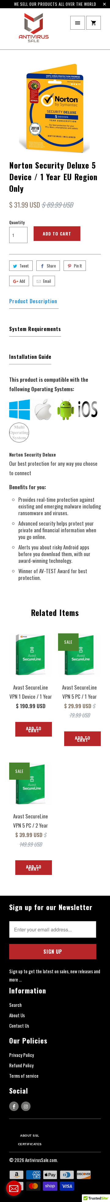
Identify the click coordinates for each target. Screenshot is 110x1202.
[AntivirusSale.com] (33, 31)
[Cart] (93, 23)
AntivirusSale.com (41, 1159)
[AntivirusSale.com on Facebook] (14, 1106)
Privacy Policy (21, 1054)
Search (15, 1004)
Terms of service (23, 1075)
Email (47, 281)
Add (22, 281)
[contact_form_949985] (13, 1188)
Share (51, 266)
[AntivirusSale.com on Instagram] (26, 1106)
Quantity (17, 222)
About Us (17, 1015)
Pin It (78, 266)
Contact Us (19, 1025)
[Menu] (77, 23)
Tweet (24, 266)
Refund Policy (21, 1065)
